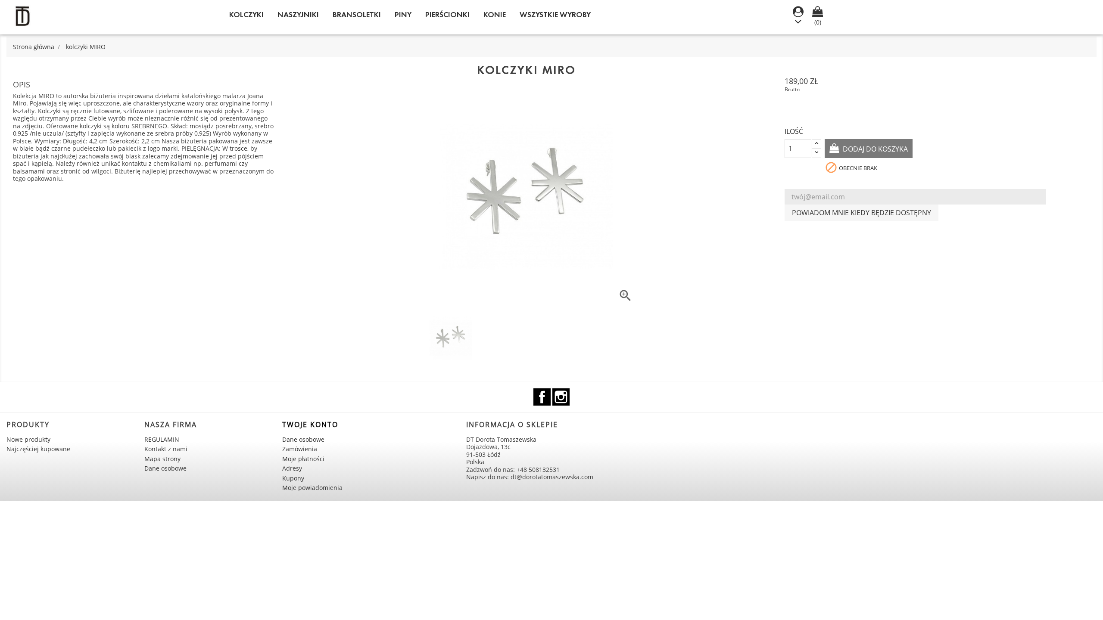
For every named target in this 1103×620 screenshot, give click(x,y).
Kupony (293, 478)
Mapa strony (162, 459)
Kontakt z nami (165, 449)
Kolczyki (246, 14)
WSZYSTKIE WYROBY (555, 14)
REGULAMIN (161, 439)
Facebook (542, 397)
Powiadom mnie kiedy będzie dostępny (861, 212)
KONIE (494, 14)
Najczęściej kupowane (38, 449)
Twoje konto (310, 424)
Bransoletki (357, 14)
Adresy (292, 468)
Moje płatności (303, 459)
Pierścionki (447, 14)
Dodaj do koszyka (874, 149)
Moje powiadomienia (312, 488)
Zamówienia (299, 449)
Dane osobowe (165, 468)
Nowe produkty (28, 439)
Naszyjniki (298, 14)
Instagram (561, 397)
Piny (403, 14)
